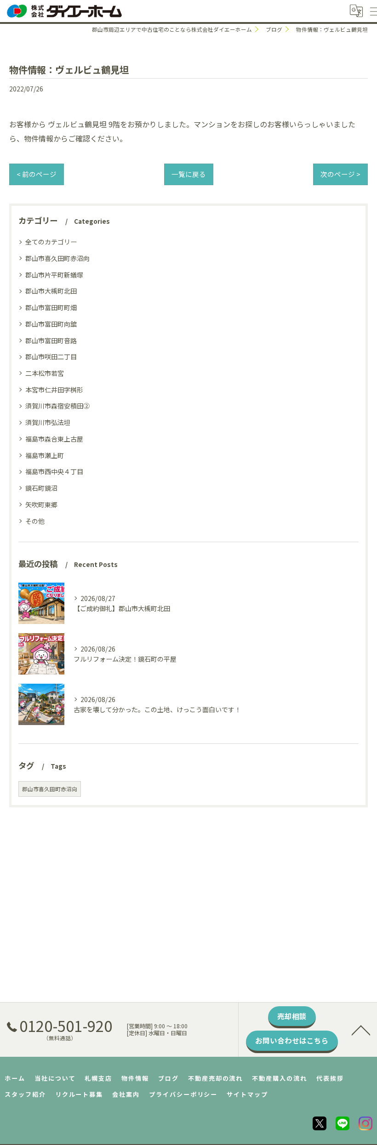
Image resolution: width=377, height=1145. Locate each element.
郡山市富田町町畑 (51, 307)
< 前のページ (37, 174)
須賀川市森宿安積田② (57, 405)
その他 (35, 521)
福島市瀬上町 (44, 455)
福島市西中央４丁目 (54, 471)
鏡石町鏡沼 (41, 488)
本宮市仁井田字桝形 (54, 389)
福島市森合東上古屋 (54, 438)
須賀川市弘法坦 (47, 422)
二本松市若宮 (44, 373)
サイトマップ (247, 1094)
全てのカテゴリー (51, 241)
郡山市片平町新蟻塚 (54, 274)
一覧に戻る (188, 174)
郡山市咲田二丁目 (51, 356)
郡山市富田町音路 (51, 340)
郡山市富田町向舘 (51, 324)
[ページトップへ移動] (361, 1029)
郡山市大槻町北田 (51, 290)
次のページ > (340, 174)
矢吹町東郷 (41, 504)
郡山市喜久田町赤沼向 (57, 258)
